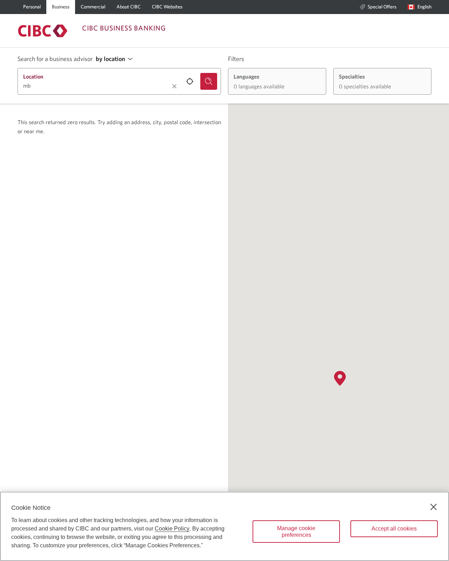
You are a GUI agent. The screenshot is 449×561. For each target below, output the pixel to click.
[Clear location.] (174, 86)
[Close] (433, 507)
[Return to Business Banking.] (43, 31)
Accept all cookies (394, 529)
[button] (116, 59)
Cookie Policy (172, 529)
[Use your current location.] (190, 81)
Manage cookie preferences (296, 531)
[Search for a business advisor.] (208, 81)
